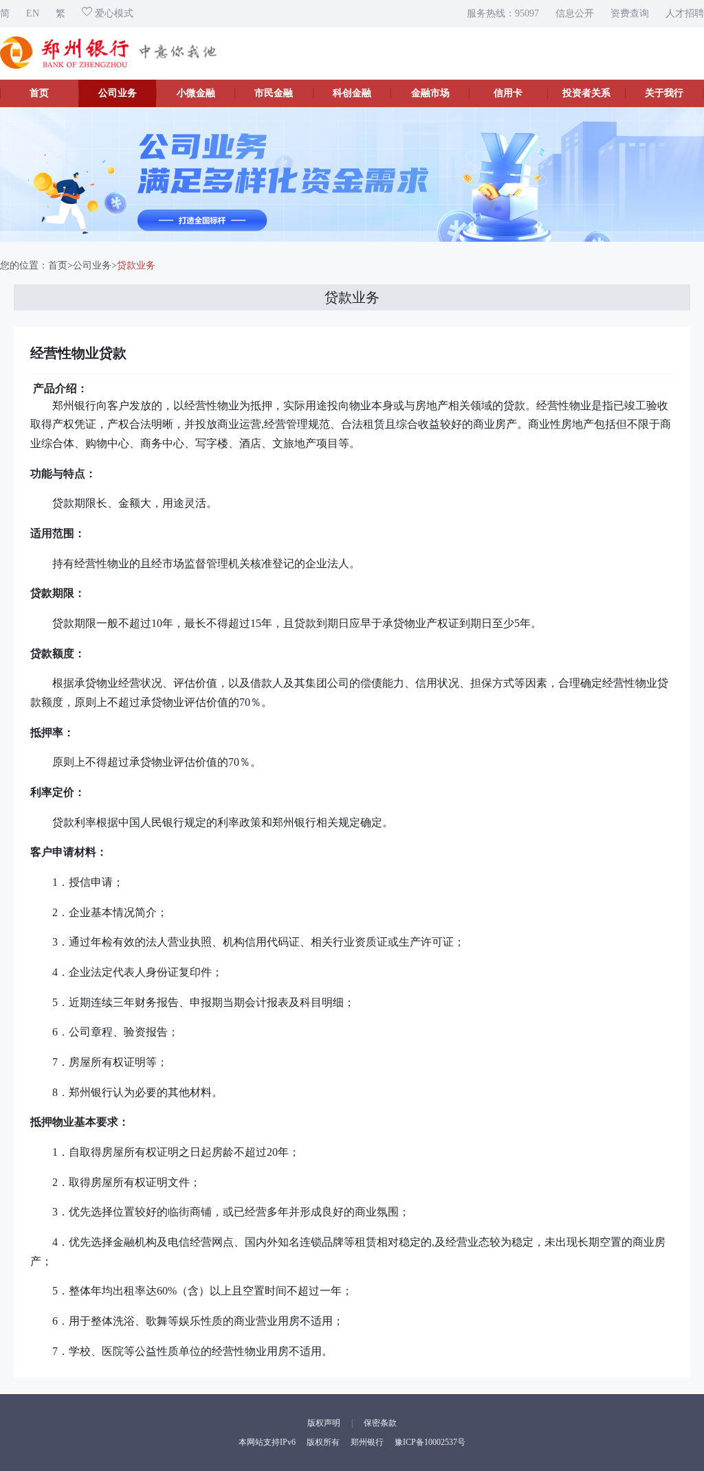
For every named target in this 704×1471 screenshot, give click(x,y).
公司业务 (117, 93)
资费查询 (629, 13)
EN (32, 13)
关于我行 (664, 93)
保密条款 (380, 1423)
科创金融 (352, 93)
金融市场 (430, 93)
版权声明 (323, 1423)
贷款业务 (136, 265)
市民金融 (273, 93)
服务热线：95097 (503, 13)
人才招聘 (685, 13)
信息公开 (575, 13)
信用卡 (508, 93)
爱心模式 (112, 13)
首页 (39, 93)
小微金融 (196, 93)
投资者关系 (586, 93)
